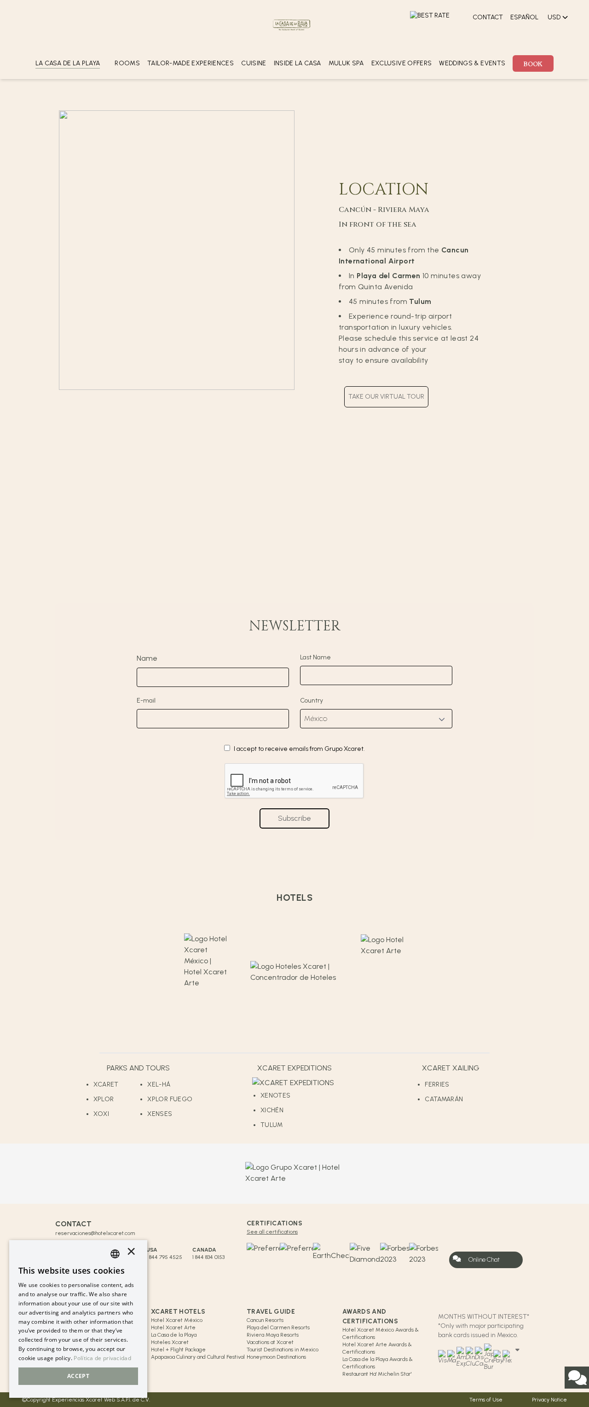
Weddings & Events (472, 63)
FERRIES (437, 1084)
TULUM (271, 1125)
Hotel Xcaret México (176, 1320)
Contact (488, 17)
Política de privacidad (102, 1358)
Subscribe (294, 818)
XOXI (101, 1114)
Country (311, 700)
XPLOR (103, 1099)
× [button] (131, 1253)
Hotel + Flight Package (178, 1349)
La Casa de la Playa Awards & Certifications (377, 1363)
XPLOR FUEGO (169, 1099)
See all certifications (272, 1232)
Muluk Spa (346, 63)
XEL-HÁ (158, 1084)
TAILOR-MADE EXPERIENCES (190, 63)
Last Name (315, 657)
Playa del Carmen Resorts (278, 1327)
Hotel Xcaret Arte (173, 1327)
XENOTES (275, 1095)
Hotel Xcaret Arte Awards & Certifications (377, 1348)
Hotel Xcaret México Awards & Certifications (380, 1333)
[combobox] (115, 1253)
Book (533, 63)
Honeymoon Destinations (276, 1357)
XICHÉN (271, 1110)
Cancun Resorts (265, 1320)
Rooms (127, 63)
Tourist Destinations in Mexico (282, 1349)
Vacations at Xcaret (270, 1342)
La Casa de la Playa (173, 1335)
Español (524, 17)
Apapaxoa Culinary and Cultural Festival (198, 1357)
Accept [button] (78, 1376)
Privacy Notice (549, 1399)
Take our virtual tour (386, 396)
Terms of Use (485, 1399)
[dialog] (78, 1319)
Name (147, 658)
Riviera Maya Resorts (273, 1335)
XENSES (159, 1114)
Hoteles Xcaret (170, 1342)
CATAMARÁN (444, 1099)
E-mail (146, 700)
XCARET (106, 1084)
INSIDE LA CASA (297, 63)
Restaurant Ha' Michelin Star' (376, 1374)
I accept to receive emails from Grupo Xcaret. (299, 749)
